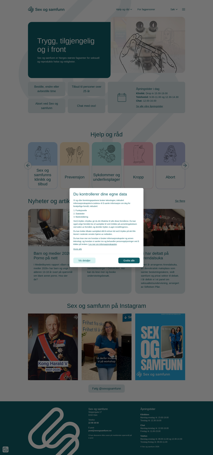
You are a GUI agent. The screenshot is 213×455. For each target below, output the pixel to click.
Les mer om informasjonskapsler (103, 244)
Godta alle (129, 260)
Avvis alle (77, 249)
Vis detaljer (84, 260)
